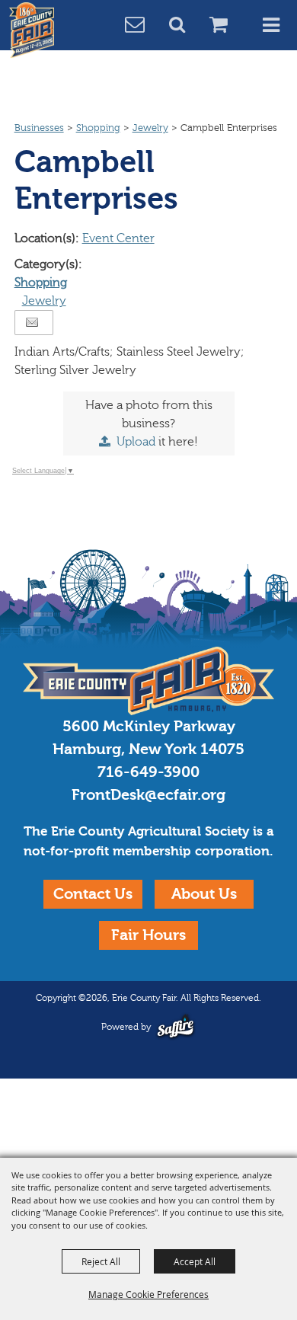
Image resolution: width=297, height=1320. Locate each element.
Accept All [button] (195, 1261)
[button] (185, 26)
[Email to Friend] (32, 322)
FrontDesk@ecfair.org (148, 795)
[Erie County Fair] (32, 30)
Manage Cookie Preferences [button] (148, 1294)
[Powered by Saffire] (175, 1026)
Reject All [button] (100, 1261)
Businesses (39, 128)
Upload (136, 442)
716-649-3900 (148, 772)
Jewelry (150, 128)
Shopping (98, 128)
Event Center (118, 238)
